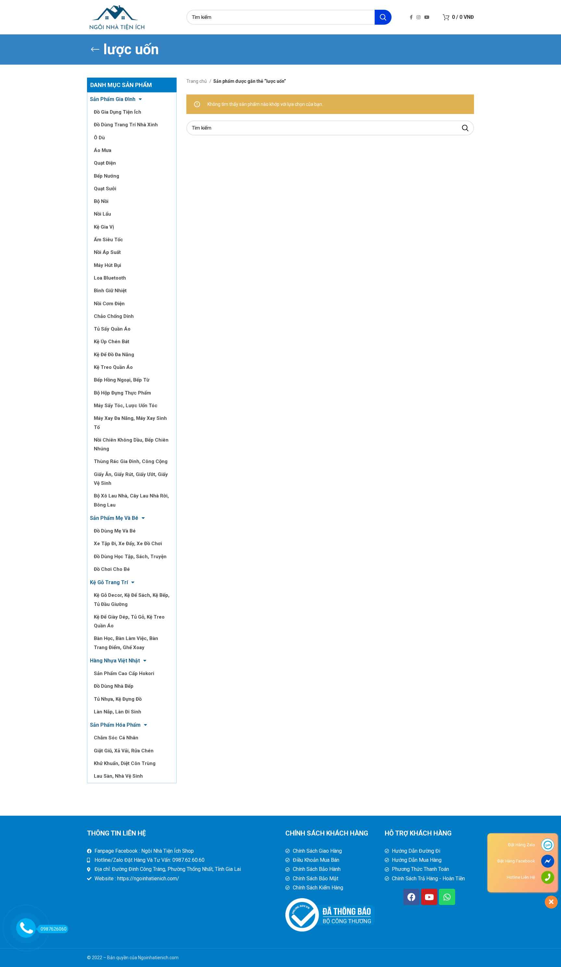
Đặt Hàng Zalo (521, 844)
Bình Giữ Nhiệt (110, 291)
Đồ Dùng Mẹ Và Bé (115, 531)
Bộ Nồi (101, 201)
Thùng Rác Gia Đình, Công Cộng (131, 461)
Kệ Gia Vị (104, 227)
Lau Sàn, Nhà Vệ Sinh (118, 776)
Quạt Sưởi (105, 189)
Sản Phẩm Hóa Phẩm (115, 725)
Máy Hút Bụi (107, 265)
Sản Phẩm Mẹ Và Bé (114, 518)
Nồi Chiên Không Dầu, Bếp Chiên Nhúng (131, 444)
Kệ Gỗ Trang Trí (109, 582)
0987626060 (54, 929)
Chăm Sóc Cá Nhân (116, 738)
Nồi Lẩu (102, 214)
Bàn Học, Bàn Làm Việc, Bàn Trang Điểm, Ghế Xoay (126, 642)
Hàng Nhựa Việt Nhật (115, 661)
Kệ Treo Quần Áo (113, 367)
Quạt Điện (105, 163)
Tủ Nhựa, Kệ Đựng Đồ (118, 699)
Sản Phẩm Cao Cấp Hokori (124, 673)
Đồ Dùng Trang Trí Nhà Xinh (126, 125)
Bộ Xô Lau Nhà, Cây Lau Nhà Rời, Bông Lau (131, 500)
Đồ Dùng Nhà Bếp (113, 686)
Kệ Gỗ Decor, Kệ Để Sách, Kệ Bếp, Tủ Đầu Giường (131, 599)
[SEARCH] (383, 17)
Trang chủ (197, 81)
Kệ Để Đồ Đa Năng (114, 355)
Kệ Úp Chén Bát (111, 342)
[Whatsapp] (447, 897)
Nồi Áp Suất (107, 252)
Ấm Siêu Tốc (108, 240)
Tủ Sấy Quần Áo (112, 329)
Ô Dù (99, 138)
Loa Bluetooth (110, 278)
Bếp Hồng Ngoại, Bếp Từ (121, 380)
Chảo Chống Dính (114, 316)
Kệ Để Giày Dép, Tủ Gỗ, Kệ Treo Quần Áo (129, 621)
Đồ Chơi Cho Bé (112, 569)
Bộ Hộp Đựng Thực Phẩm (122, 393)
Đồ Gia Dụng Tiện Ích (117, 112)
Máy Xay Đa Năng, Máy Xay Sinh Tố (130, 422)
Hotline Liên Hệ (521, 877)
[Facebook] (411, 897)
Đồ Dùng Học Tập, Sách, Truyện (130, 556)
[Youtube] (429, 897)
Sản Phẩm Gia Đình (112, 99)
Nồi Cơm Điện (109, 304)
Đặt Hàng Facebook (516, 861)
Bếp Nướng (106, 176)
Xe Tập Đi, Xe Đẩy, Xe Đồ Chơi (128, 543)
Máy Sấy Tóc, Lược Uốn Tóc (125, 405)
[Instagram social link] (418, 17)
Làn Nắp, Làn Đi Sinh (117, 712)
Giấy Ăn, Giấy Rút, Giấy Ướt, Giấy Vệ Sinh (131, 478)
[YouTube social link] (426, 17)
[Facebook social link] (411, 17)
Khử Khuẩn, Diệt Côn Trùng (125, 763)
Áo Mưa (102, 150)
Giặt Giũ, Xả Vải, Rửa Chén (124, 751)
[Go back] (95, 49)
